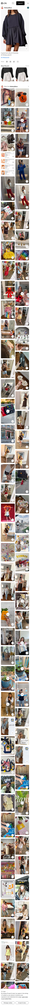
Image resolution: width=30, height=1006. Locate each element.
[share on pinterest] (10, 61)
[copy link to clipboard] (17, 61)
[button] (28, 3)
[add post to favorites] (26, 48)
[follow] (28, 8)
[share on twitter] (14, 61)
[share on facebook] (7, 61)
